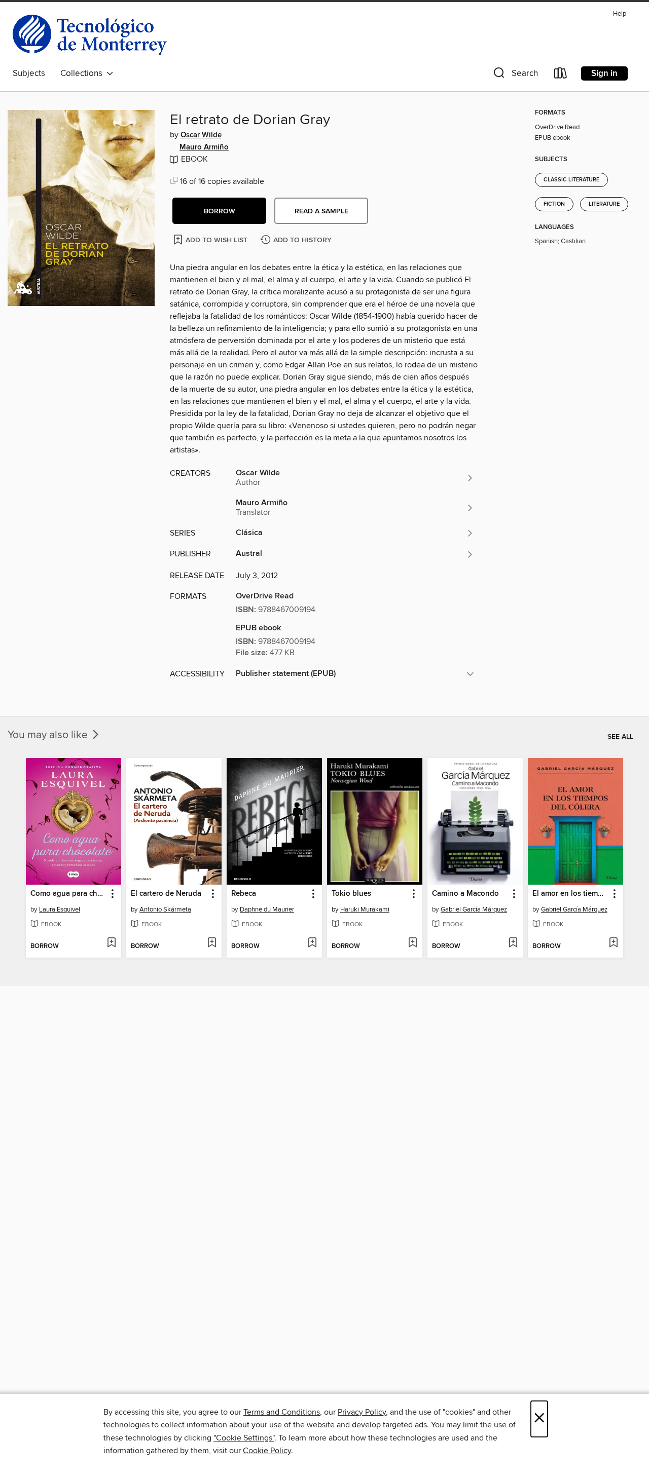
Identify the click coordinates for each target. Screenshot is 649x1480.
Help (619, 14)
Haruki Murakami (364, 909)
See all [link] (620, 736)
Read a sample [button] (321, 211)
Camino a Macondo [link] (465, 893)
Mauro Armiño (204, 147)
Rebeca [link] (243, 893)
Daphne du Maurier (267, 909)
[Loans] (561, 75)
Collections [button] (83, 73)
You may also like (49, 735)
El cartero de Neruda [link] (166, 893)
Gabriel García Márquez (474, 909)
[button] (515, 75)
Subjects (29, 73)
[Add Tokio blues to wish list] (412, 943)
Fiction (554, 204)
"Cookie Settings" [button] (243, 1438)
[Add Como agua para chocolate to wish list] (111, 943)
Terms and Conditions (281, 1412)
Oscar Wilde (201, 135)
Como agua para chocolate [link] (68, 893)
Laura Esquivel (59, 909)
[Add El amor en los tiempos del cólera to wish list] (613, 943)
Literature (604, 204)
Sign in (604, 73)
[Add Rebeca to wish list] (312, 943)
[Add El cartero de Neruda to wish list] (211, 943)
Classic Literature (571, 179)
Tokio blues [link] (351, 893)
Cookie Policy (267, 1451)
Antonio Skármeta (165, 909)
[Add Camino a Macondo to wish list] (513, 943)
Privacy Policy (362, 1412)
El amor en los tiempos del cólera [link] (570, 893)
